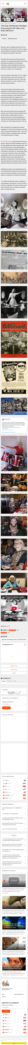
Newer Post (14, 666)
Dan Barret (9, 141)
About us (4, 996)
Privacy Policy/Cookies (19, 994)
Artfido (8, 626)
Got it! (14, 1043)
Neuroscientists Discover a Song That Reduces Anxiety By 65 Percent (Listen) (13, 925)
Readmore (6, 893)
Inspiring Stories (7, 23)
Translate (18, 693)
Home (2, 23)
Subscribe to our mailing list (7, 701)
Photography (14, 23)
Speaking (3, 141)
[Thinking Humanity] (7, 4)
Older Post (14, 669)
